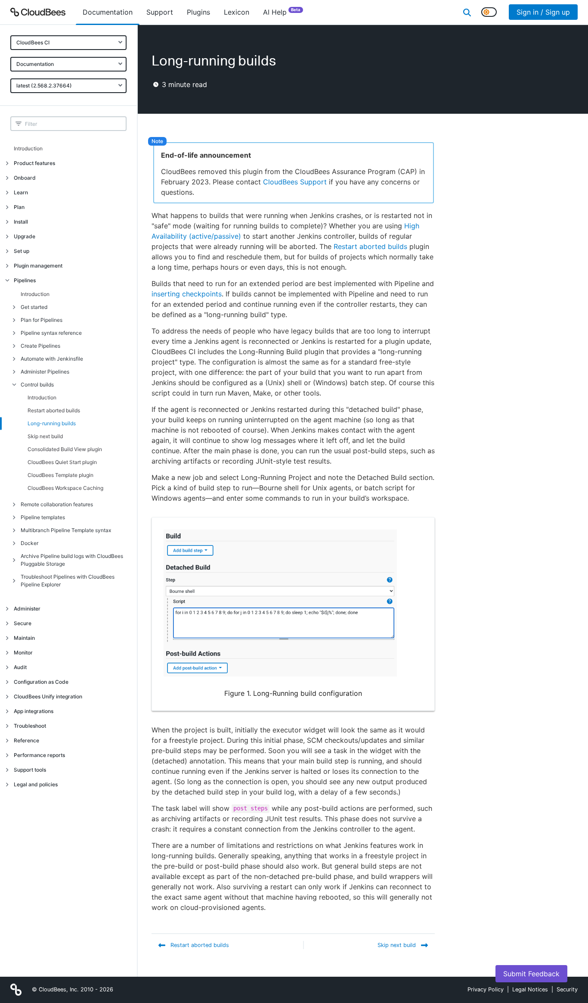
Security (567, 989)
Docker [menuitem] (29, 543)
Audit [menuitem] (20, 667)
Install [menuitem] (21, 221)
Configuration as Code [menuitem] (41, 682)
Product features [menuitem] (34, 163)
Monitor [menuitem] (23, 652)
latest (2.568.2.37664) (44, 85)
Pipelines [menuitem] (25, 280)
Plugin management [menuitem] (38, 265)
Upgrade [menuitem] (24, 236)
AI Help (281, 11)
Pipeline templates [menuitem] (43, 517)
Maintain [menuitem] (24, 638)
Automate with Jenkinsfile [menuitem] (52, 358)
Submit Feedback (531, 973)
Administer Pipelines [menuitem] (45, 371)
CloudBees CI (33, 42)
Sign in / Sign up (543, 12)
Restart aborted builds (54, 410)
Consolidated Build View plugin (65, 449)
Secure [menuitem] (22, 623)
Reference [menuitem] (26, 740)
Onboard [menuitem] (25, 177)
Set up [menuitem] (21, 251)
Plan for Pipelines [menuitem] (41, 320)
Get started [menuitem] (34, 307)
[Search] (467, 12)
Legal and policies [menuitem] (36, 784)
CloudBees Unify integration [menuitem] (48, 696)
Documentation (35, 64)
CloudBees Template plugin (60, 475)
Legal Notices (530, 989)
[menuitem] (107, 12)
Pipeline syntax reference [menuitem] (51, 333)
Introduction (28, 148)
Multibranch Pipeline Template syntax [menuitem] (66, 530)
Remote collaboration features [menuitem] (57, 504)
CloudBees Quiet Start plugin (62, 462)
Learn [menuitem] (21, 192)
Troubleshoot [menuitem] (30, 726)
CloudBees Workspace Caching (65, 488)
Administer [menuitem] (27, 608)
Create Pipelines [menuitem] (40, 346)
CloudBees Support (295, 182)
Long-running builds (52, 423)
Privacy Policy (485, 989)
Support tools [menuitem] (30, 769)
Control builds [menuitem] (37, 384)
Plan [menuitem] (19, 207)
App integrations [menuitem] (33, 711)
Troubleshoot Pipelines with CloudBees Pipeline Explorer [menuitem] (68, 580)
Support (159, 12)
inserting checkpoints (187, 294)
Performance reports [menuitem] (39, 755)
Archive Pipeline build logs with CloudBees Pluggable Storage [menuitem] (72, 560)
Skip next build (45, 436)
